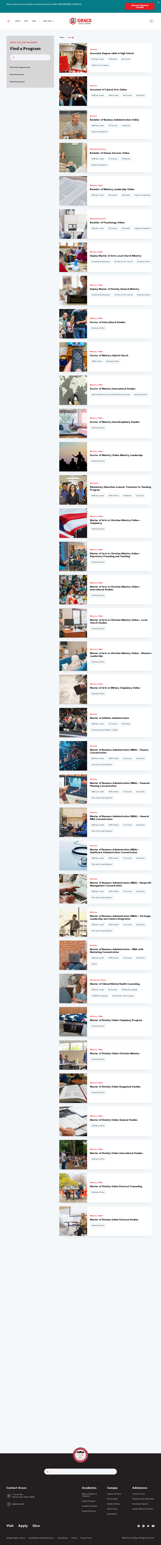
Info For (47, 21)
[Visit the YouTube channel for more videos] (153, 1526)
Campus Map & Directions (142, 1509)
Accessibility (63, 1538)
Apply (18, 21)
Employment (112, 1514)
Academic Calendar (89, 1506)
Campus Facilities (114, 1494)
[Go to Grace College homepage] (80, 1455)
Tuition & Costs (138, 1494)
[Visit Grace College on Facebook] (139, 1526)
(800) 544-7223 (18, 1504)
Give (34, 21)
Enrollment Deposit (140, 1504)
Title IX (74, 1538)
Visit (26, 21)
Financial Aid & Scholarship (143, 1499)
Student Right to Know (15, 1538)
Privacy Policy (86, 1538)
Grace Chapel (112, 1499)
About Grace (112, 1509)
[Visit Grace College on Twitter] (148, 1526)
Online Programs (88, 1501)
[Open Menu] (8, 21)
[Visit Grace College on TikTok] (143, 1526)
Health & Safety (113, 1504)
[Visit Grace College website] (80, 21)
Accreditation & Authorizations (41, 1538)
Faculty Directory (89, 1511)
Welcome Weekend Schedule (139, 6)
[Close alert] (158, 2)
